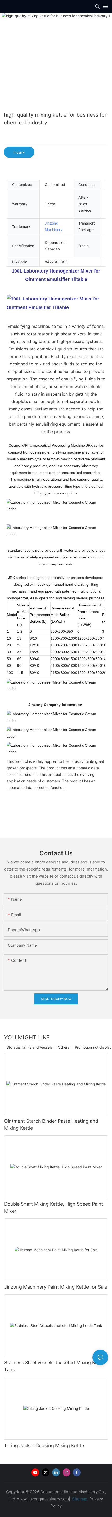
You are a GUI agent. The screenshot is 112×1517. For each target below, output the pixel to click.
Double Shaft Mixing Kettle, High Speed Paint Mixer (53, 1207)
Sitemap (79, 1498)
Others (63, 1047)
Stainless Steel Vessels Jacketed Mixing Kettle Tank (54, 1366)
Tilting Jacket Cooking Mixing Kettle (44, 1445)
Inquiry (19, 152)
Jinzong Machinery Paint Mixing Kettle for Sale (55, 1287)
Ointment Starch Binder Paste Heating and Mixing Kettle (51, 1124)
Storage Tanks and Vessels (29, 1047)
